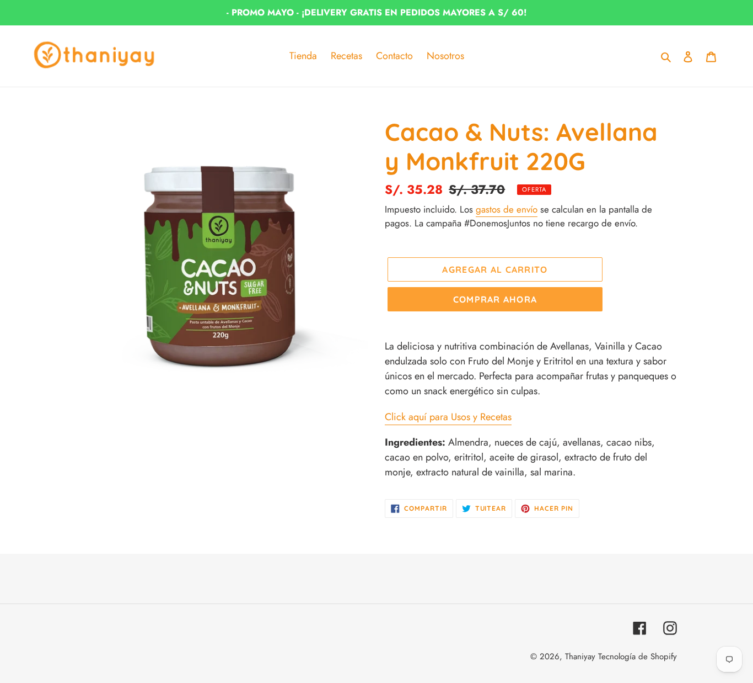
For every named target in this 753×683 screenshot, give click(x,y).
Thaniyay (580, 656)
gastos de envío (506, 209)
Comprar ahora (495, 299)
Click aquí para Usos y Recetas (448, 417)
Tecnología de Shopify (637, 656)
